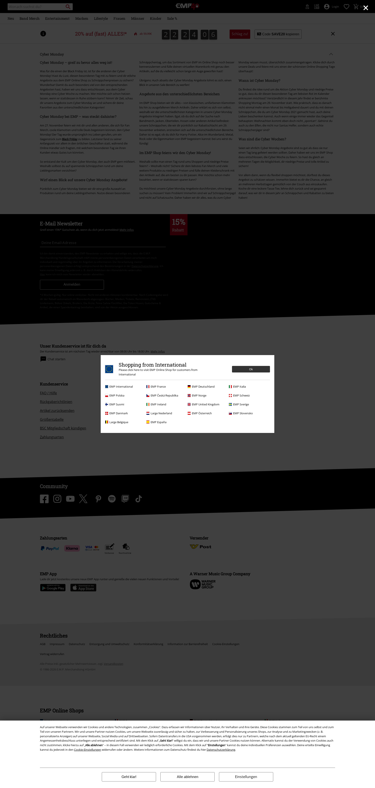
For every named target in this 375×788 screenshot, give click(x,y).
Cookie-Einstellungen (87, 750)
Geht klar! (129, 777)
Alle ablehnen (187, 777)
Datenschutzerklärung (221, 750)
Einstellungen (246, 776)
